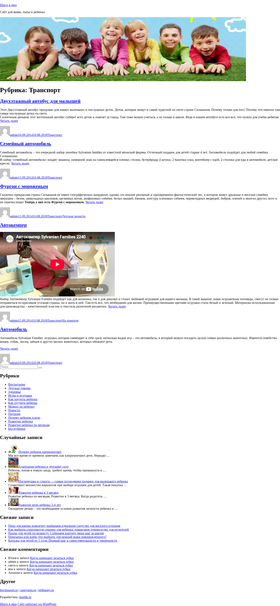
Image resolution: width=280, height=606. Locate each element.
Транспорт (55, 135)
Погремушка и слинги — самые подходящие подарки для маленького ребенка (73, 481)
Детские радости (73, 216)
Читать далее (9, 121)
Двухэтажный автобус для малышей (40, 101)
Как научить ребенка (22, 399)
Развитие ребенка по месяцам (29, 425)
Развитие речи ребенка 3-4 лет (39, 505)
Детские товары (19, 388)
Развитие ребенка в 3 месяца (38, 492)
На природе (70, 320)
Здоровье (14, 392)
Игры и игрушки (20, 395)
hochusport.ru (9, 590)
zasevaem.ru (28, 590)
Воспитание (16, 384)
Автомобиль (13, 329)
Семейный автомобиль (25, 143)
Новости (14, 410)
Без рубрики (16, 428)
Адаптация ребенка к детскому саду (43, 466)
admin (14, 135)
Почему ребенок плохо (24, 417)
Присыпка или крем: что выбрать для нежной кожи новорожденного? (57, 537)
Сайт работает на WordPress (37, 604)
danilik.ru (25, 597)
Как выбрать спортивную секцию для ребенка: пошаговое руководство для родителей (68, 529)
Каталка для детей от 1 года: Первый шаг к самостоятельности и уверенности (62, 540)
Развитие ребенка (20, 421)
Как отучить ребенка (22, 403)
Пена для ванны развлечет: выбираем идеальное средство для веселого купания (64, 526)
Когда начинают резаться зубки (52, 558)
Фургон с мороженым (24, 186)
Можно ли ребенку (21, 406)
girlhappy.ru (46, 590)
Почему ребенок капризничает (39, 452)
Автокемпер (13, 225)
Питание (14, 414)
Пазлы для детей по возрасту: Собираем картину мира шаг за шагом (56, 533)
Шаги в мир (8, 5)
